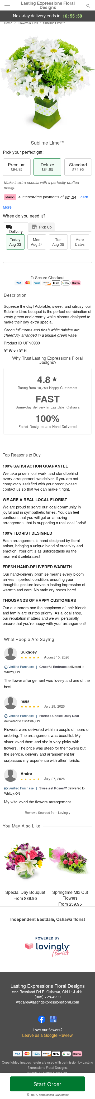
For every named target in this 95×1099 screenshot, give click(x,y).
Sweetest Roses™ (53, 788)
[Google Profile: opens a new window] (53, 1019)
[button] (84, 1087)
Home (8, 22)
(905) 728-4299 (48, 996)
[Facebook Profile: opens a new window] (41, 1019)
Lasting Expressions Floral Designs (48, 5)
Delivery (16, 230)
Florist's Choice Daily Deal (59, 715)
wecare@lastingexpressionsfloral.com (47, 1002)
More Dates (80, 242)
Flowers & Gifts (28, 22)
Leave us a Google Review (47, 1035)
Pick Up (45, 227)
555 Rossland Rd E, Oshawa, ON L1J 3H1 (47, 991)
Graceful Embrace (53, 666)
